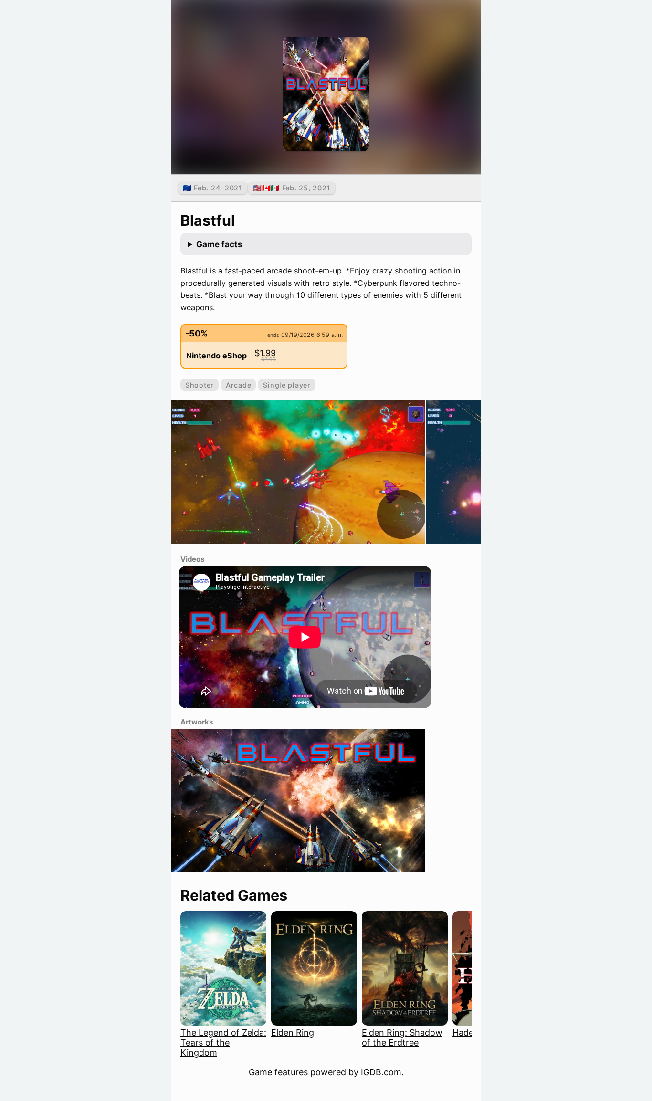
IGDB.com (381, 1072)
